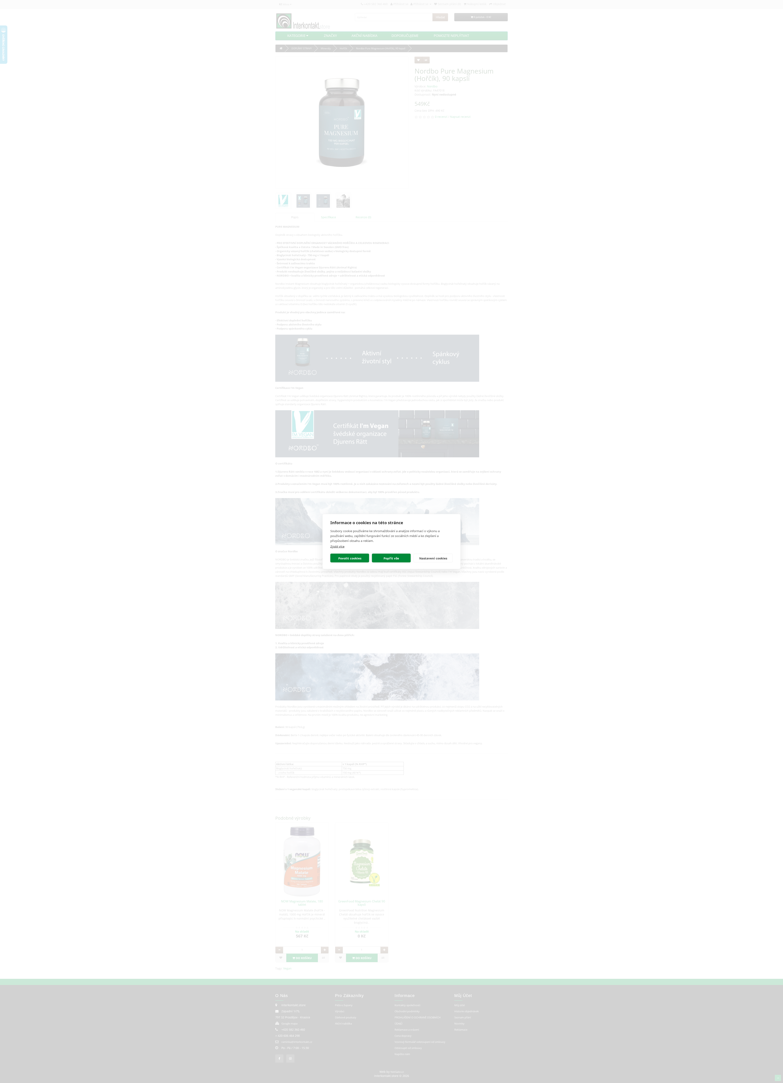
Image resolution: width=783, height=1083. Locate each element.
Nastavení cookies (433, 558)
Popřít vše (391, 558)
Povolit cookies (349, 558)
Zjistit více (337, 546)
